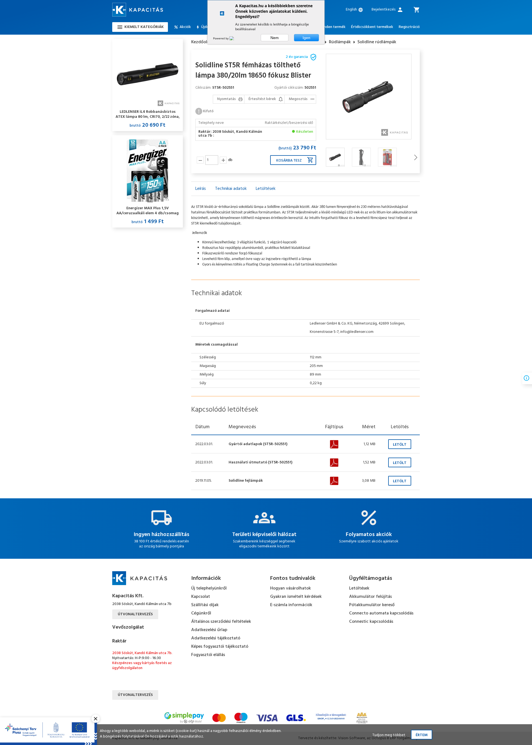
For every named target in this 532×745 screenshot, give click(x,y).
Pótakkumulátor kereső (372, 605)
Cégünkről (201, 613)
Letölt (399, 445)
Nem (274, 37)
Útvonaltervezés (135, 614)
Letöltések (359, 588)
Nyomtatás (226, 99)
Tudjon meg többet (388, 735)
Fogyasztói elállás (208, 655)
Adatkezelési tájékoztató (215, 638)
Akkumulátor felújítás (370, 596)
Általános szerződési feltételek (221, 621)
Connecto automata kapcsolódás (381, 613)
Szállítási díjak (205, 605)
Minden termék (333, 27)
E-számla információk (291, 605)
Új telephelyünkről (209, 588)
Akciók (185, 27)
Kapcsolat (200, 596)
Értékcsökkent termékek (372, 27)
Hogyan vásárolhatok (290, 588)
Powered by (221, 38)
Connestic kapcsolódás (371, 621)
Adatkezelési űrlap (209, 630)
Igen (306, 37)
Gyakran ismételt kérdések (296, 596)
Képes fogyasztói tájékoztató (219, 646)
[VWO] (235, 38)
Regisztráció (409, 27)
